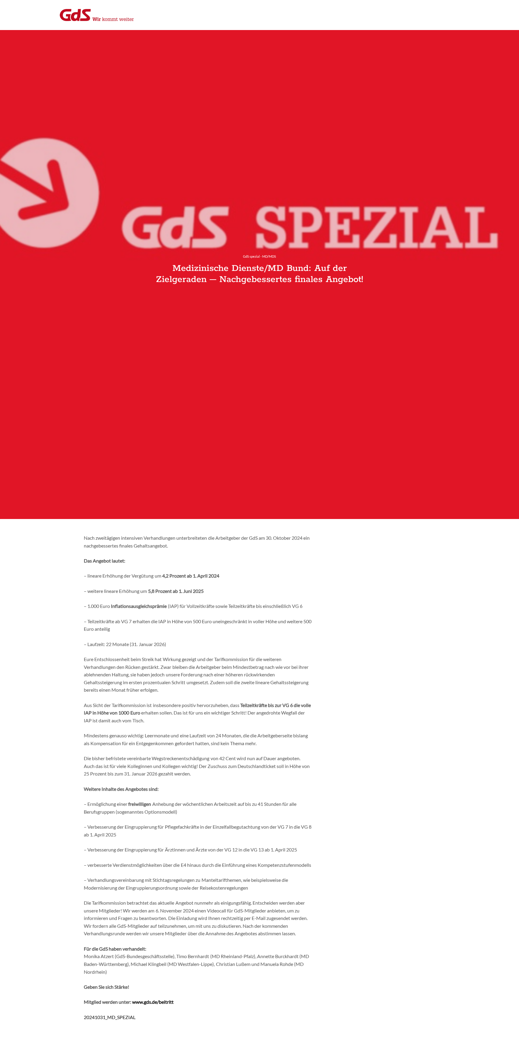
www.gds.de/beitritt (153, 1002)
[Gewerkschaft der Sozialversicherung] (97, 15)
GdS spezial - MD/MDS (259, 256)
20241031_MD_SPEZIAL (109, 1017)
